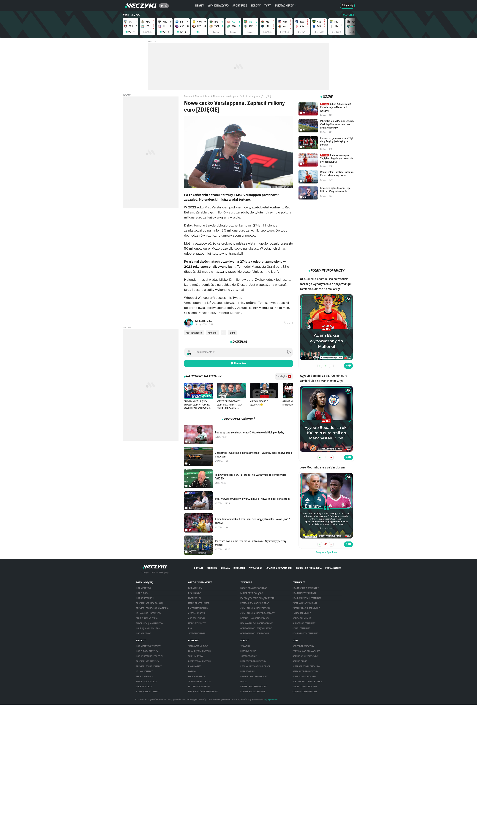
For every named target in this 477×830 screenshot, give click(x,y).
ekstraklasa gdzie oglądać (254, 603)
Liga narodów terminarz (305, 633)
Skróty (256, 5)
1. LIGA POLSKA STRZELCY (148, 691)
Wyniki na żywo (218, 5)
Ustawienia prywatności (279, 568)
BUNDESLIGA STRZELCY (146, 681)
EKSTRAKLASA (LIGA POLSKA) (149, 603)
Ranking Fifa (194, 666)
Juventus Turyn (196, 633)
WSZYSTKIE (349, 15)
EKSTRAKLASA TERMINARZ (305, 603)
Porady (192, 671)
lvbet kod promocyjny (304, 676)
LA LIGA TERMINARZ (302, 613)
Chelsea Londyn (196, 618)
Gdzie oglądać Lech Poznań (254, 633)
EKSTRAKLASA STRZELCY (147, 661)
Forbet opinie (247, 671)
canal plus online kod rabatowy (257, 613)
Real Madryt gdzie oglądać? (255, 666)
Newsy (199, 5)
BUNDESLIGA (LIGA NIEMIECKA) (150, 623)
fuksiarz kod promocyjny (254, 676)
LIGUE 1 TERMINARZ (301, 628)
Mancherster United (198, 603)
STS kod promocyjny (303, 646)
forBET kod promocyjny (253, 661)
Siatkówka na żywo (198, 646)
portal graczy (333, 568)
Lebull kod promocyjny (305, 686)
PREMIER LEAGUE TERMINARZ (306, 608)
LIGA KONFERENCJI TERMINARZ (307, 598)
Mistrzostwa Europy (199, 686)
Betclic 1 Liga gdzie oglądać (254, 618)
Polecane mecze (196, 676)
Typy (267, 5)
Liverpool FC (194, 598)
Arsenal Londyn (196, 613)
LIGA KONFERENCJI (145, 598)
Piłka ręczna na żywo (199, 651)
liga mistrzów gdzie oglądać (203, 691)
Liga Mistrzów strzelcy (148, 646)
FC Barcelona (195, 588)
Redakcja (212, 568)
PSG (190, 628)
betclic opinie (300, 661)
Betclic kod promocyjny (305, 656)
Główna (188, 96)
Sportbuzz (239, 5)
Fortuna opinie (248, 651)
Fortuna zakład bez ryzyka (307, 681)
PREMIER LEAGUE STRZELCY (149, 666)
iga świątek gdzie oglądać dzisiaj (257, 598)
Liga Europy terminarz (304, 593)
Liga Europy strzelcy (147, 651)
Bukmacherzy (284, 5)
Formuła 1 (212, 333)
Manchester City (197, 623)
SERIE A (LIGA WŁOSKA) (146, 618)
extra (232, 333)
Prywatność (255, 568)
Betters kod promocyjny (253, 686)
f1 (223, 333)
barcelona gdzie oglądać (253, 588)
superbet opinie (248, 656)
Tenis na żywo (195, 656)
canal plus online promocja (255, 608)
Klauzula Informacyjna (309, 568)
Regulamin (239, 568)
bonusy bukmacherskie (252, 691)
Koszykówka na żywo (199, 661)
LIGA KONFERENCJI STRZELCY (149, 656)
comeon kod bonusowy (305, 691)
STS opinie (245, 646)
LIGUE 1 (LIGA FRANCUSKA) (148, 628)
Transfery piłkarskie (199, 681)
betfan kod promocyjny (305, 671)
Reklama (225, 568)
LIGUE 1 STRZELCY (144, 686)
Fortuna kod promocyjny (306, 651)
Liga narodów (143, 633)
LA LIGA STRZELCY (144, 671)
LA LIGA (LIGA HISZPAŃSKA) (148, 613)
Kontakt (198, 568)
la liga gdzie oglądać (251, 593)
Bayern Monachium (198, 608)
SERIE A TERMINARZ (302, 618)
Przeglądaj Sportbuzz (326, 552)
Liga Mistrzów (143, 588)
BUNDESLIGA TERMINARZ (304, 623)
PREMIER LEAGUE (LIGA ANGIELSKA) (152, 608)
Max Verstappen (194, 333)
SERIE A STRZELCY (144, 676)
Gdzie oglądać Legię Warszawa (256, 628)
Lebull (243, 681)
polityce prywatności (270, 699)
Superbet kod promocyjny (306, 666)
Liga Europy (142, 593)
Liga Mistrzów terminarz (306, 588)
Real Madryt (194, 593)
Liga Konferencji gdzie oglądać (256, 623)
